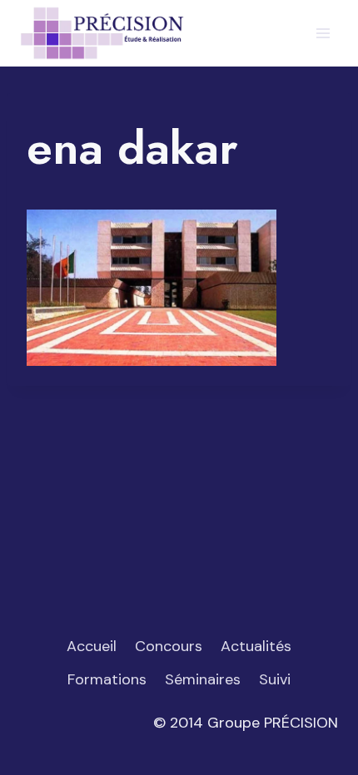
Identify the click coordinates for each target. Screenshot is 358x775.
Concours (168, 646)
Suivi (275, 679)
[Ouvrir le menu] (322, 33)
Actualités (256, 646)
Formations (107, 679)
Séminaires (203, 679)
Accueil (92, 646)
